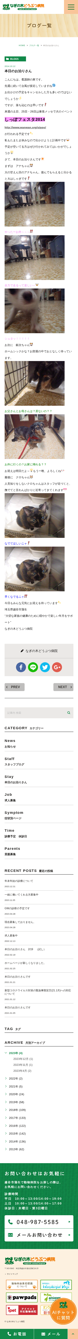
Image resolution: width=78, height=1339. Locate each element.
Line (33, 667)
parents (12, 851)
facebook (21, 667)
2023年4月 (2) (22, 1070)
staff (14, 761)
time (16, 833)
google (57, 667)
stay (16, 779)
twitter (45, 667)
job (10, 797)
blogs (14, 59)
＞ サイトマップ (11, 1274)
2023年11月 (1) (23, 1064)
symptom (14, 815)
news (10, 743)
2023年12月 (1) (23, 1058)
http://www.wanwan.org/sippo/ (25, 127)
